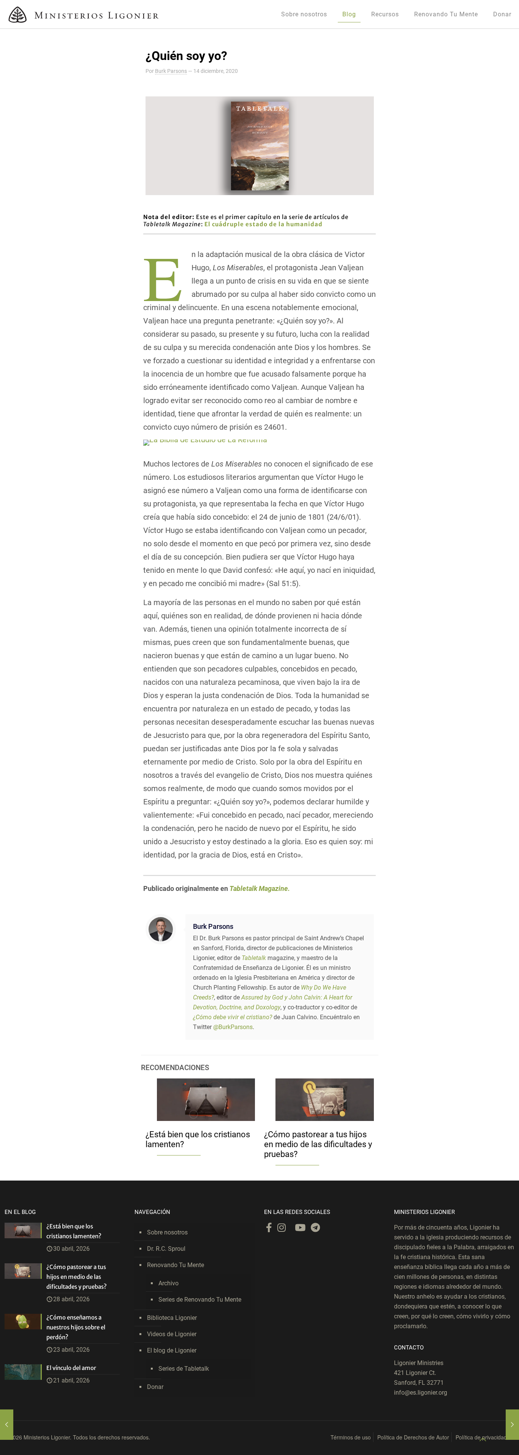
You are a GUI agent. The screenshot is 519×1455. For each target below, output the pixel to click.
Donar (155, 1386)
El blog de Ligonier (171, 1350)
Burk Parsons (171, 71)
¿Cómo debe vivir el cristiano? (232, 1017)
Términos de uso (351, 1437)
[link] (205, 443)
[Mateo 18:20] (512, 1424)
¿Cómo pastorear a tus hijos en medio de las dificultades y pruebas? (318, 1144)
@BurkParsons (233, 1027)
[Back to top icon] (483, 1439)
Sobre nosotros (167, 1232)
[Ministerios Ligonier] (84, 14)
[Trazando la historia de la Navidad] (6, 1424)
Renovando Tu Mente (175, 1265)
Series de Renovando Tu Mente (199, 1299)
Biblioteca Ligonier (172, 1317)
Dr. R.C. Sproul (166, 1248)
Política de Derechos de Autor (413, 1437)
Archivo (168, 1283)
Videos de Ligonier (171, 1334)
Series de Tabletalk (183, 1368)
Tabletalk (254, 958)
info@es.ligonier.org (420, 1392)
